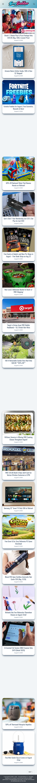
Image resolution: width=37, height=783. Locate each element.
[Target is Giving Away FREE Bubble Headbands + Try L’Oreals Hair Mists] (18, 311)
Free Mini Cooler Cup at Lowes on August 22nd (18, 758)
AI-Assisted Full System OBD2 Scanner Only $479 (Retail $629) (18, 649)
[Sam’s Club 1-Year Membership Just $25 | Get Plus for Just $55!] (18, 204)
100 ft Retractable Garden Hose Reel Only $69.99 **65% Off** (18, 361)
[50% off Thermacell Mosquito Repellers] (18, 710)
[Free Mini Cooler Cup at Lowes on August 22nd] (18, 743)
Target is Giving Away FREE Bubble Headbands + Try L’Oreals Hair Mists (18, 326)
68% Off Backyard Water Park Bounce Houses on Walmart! (18, 184)
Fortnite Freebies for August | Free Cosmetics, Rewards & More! (18, 107)
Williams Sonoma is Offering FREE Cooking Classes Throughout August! (18, 438)
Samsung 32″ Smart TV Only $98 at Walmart (18, 508)
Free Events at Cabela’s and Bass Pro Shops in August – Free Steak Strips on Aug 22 (18, 255)
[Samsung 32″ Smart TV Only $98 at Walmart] (18, 494)
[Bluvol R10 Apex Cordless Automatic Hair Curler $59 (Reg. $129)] (18, 562)
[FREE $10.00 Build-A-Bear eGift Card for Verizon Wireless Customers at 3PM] (18, 458)
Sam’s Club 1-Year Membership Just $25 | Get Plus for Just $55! (18, 219)
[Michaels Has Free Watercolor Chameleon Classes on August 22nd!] (18, 598)
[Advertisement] (18, 134)
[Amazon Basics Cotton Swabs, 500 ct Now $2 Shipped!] (18, 57)
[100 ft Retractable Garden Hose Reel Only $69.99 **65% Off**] (18, 346)
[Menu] (3, 4)
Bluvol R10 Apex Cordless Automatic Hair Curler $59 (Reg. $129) (18, 578)
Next (30, 772)
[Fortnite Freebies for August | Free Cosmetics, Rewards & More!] (18, 92)
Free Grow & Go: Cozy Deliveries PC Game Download (18, 542)
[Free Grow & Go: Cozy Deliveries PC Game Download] (18, 527)
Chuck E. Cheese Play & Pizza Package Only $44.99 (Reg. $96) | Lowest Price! (18, 36)
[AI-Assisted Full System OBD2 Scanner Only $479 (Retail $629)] (18, 634)
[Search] (34, 4)
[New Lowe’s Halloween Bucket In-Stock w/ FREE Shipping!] (18, 275)
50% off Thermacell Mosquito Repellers (18, 724)
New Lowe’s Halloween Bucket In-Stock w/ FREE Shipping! (18, 290)
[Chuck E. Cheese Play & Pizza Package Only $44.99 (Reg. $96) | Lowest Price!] (18, 21)
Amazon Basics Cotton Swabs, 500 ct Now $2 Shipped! (18, 72)
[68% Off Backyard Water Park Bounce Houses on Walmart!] (18, 169)
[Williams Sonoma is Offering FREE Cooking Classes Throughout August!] (18, 423)
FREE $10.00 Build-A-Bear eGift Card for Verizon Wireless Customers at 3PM (18, 473)
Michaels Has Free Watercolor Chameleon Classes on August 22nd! (18, 613)
